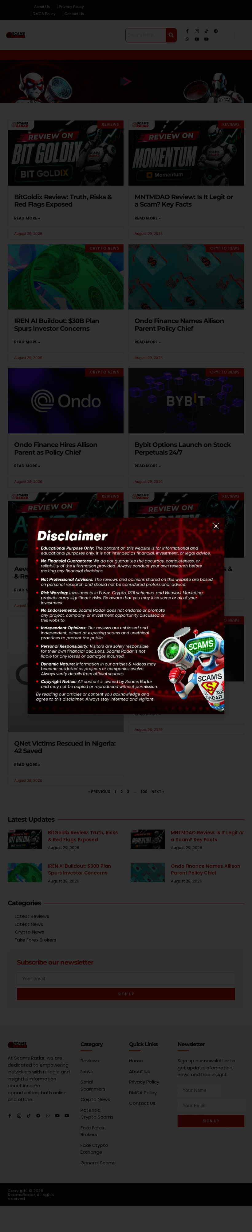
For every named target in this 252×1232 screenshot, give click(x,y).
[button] (216, 526)
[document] (126, 616)
